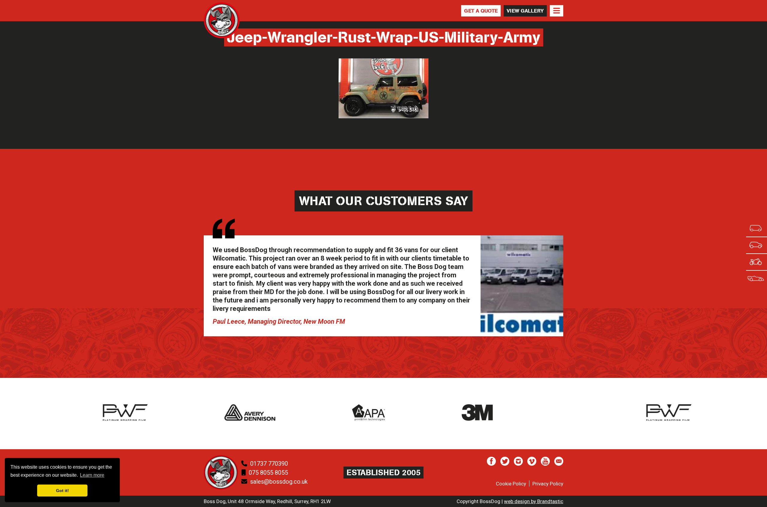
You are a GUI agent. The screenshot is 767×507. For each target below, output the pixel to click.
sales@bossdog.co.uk (279, 481)
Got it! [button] (62, 490)
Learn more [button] (92, 475)
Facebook (491, 461)
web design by (533, 501)
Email (558, 461)
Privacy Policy (547, 484)
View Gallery (525, 11)
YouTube (545, 461)
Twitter (504, 461)
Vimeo (531, 461)
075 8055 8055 (268, 472)
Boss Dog (222, 26)
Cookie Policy (511, 484)
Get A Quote (481, 11)
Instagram (518, 461)
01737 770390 (269, 463)
